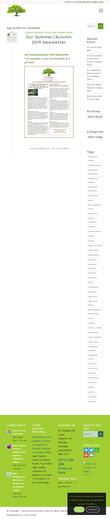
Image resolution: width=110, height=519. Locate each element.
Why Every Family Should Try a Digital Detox (95, 87)
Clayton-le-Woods (95, 245)
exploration (92, 278)
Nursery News (65, 32)
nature (90, 318)
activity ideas (93, 195)
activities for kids (94, 165)
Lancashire (92, 292)
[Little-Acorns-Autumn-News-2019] (12, 36)
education (92, 273)
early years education (92, 266)
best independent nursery (94, 207)
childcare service (94, 231)
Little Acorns (61, 148)
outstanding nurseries (92, 348)
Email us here (65, 470)
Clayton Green (93, 255)
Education (50, 32)
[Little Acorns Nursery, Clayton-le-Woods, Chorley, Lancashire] (20, 10)
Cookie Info (93, 509)
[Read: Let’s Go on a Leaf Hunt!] (9, 431)
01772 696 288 (83, 2)
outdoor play (93, 342)
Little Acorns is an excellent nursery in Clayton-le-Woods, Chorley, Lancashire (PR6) (42, 445)
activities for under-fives (93, 189)
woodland (91, 401)
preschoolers (93, 378)
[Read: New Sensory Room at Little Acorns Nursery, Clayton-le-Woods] (9, 446)
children (91, 236)
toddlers (91, 387)
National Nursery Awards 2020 (94, 312)
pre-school (92, 364)
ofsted (98, 328)
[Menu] (99, 10)
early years (92, 260)
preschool (92, 373)
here (31, 62)
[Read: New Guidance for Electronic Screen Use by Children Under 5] (9, 474)
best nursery (93, 213)
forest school (93, 287)
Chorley (91, 241)
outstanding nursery (92, 357)
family (90, 282)
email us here (97, 2)
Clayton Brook (93, 250)
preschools (92, 382)
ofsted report (93, 332)
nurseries (91, 323)
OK (79, 509)
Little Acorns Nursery (92, 303)
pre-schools (92, 368)
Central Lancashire (92, 220)
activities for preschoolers (93, 172)
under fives (92, 397)
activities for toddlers (93, 180)
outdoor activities (94, 337)
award (90, 200)
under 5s (91, 392)
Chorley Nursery (34, 32)
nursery (91, 328)
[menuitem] (99, 10)
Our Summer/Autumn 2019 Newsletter (49, 39)
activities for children (93, 158)
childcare (91, 227)
